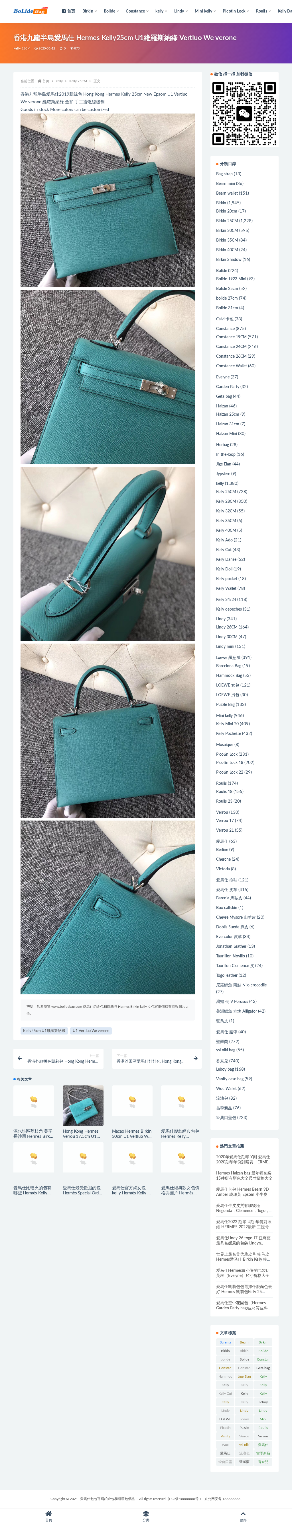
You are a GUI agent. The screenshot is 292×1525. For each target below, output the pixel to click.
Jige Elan (223, 464)
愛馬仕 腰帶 (226, 1032)
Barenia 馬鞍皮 (229, 898)
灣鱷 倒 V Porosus (232, 1002)
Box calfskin (226, 908)
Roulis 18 (224, 792)
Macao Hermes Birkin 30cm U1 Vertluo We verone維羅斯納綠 (131, 1136)
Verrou (222, 813)
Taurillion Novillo (230, 956)
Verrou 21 (225, 830)
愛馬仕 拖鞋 (226, 880)
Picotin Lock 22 (229, 772)
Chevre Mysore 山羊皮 (236, 918)
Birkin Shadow (229, 260)
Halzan (222, 406)
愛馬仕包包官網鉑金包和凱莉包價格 (107, 1499)
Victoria (223, 869)
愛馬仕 (222, 842)
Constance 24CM (231, 347)
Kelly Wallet (226, 589)
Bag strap (224, 174)
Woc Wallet (226, 1089)
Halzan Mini (226, 434)
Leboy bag (225, 1069)
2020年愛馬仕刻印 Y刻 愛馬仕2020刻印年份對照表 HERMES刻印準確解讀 (243, 1162)
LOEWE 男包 (227, 695)
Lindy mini (225, 647)
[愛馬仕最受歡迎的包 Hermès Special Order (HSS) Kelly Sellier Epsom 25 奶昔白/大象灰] (83, 1162)
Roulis (221, 784)
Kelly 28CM (226, 502)
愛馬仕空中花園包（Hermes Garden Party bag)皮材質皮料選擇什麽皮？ (244, 1308)
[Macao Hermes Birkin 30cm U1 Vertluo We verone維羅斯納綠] (132, 1100)
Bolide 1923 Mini (231, 279)
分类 (146, 1520)
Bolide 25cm (227, 289)
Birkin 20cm (226, 211)
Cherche (223, 860)
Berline (222, 850)
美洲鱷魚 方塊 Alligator (236, 1011)
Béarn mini (225, 184)
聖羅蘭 (222, 1042)
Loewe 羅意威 (228, 658)
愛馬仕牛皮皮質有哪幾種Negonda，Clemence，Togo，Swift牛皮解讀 (242, 1211)
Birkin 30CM (227, 231)
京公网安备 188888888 (222, 1499)
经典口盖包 (226, 1118)
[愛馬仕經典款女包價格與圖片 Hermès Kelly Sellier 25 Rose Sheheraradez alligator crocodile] (181, 1157)
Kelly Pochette (228, 734)
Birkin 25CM (227, 221)
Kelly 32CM (226, 511)
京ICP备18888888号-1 (184, 1499)
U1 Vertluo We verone (91, 1031)
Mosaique (224, 745)
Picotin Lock (227, 755)
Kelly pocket (226, 579)
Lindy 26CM (227, 627)
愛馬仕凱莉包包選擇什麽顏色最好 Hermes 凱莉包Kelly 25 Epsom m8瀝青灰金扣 (244, 1292)
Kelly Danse (226, 560)
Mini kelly (224, 716)
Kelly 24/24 (226, 600)
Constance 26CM (231, 356)
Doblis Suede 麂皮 (232, 927)
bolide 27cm (227, 298)
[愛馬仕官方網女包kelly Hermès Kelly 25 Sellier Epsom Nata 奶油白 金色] (132, 1157)
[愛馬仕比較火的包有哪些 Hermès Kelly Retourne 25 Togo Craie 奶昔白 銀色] (33, 1157)
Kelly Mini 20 (227, 724)
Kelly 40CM (226, 531)
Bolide (221, 271)
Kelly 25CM (21, 48)
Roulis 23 (224, 801)
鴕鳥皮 (222, 1021)
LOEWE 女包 (227, 685)
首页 (71, 11)
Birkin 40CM (227, 250)
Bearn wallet (227, 193)
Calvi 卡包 (225, 319)
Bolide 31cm (227, 308)
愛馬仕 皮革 (226, 890)
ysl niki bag (225, 1050)
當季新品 (224, 1108)
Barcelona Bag (228, 666)
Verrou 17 (225, 821)
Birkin (221, 203)
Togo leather (227, 976)
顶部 (243, 1520)
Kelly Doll (224, 569)
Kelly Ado (224, 540)
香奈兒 (222, 1061)
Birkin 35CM (227, 240)
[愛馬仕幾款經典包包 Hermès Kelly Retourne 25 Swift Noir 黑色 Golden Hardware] (181, 1105)
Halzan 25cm (227, 415)
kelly (59, 81)
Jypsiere (223, 474)
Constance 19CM (231, 337)
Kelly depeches (229, 609)
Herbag (222, 445)
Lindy (221, 619)
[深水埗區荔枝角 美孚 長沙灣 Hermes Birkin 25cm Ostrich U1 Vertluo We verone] (33, 1100)
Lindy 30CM (227, 637)
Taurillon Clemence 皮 (235, 966)
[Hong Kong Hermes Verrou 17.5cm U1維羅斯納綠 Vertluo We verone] (83, 1105)
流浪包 (222, 1099)
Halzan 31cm (227, 424)
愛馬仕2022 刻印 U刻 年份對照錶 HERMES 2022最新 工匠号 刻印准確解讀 (243, 1227)
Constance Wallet (231, 366)
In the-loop (226, 455)
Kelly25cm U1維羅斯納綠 (44, 1031)
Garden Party (227, 387)
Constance (225, 329)
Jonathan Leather (231, 947)
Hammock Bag (229, 676)
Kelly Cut (224, 550)
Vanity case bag (230, 1079)
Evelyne (223, 377)
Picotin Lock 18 (229, 763)
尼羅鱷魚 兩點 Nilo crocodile (241, 985)
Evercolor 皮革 (229, 937)
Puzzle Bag (225, 705)
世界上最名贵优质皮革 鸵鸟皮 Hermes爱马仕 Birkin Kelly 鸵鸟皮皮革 (243, 1259)
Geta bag (224, 397)
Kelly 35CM (226, 521)
